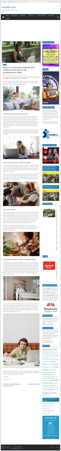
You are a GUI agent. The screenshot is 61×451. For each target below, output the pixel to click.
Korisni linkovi (50, 15)
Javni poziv (45, 359)
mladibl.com (9, 7)
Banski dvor (46, 352)
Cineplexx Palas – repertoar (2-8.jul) (56, 267)
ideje (15, 74)
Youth (44, 390)
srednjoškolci (45, 380)
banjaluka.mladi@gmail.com (48, 324)
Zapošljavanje (49, 393)
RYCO (44, 378)
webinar (56, 389)
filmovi (50, 355)
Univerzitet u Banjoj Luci (50, 387)
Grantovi (50, 357)
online (54, 364)
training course (48, 385)
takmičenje (55, 383)
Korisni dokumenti (41, 15)
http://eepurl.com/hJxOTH (47, 342)
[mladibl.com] (3, 17)
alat (13, 74)
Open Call (45, 367)
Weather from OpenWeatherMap (51, 438)
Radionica (46, 374)
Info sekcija (31, 15)
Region (53, 374)
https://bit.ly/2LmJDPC (53, 123)
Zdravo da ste (45, 395)
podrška (51, 367)
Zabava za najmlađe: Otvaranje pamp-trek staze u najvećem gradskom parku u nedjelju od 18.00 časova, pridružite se (56, 233)
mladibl (10, 74)
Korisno (5, 64)
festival (44, 355)
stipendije (54, 380)
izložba (55, 357)
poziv (49, 370)
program (46, 372)
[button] (26, 16)
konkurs (48, 361)
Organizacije (22, 15)
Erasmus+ (55, 353)
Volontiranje (48, 389)
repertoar (45, 376)
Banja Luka (49, 349)
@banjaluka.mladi (50, 403)
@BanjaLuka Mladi (50, 410)
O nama (7, 15)
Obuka (48, 364)
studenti (47, 383)
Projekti (53, 372)
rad (24, 74)
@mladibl (47, 408)
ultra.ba (9, 379)
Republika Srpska (53, 376)
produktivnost (21, 74)
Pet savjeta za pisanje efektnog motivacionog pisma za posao (12, 384)
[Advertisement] (30, 32)
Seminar (56, 378)
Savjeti (51, 378)
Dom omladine (14, 15)
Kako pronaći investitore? (33, 384)
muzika (18, 74)
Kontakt (8, 18)
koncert (52, 359)
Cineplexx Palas (54, 352)
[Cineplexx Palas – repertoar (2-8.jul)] (49, 262)
